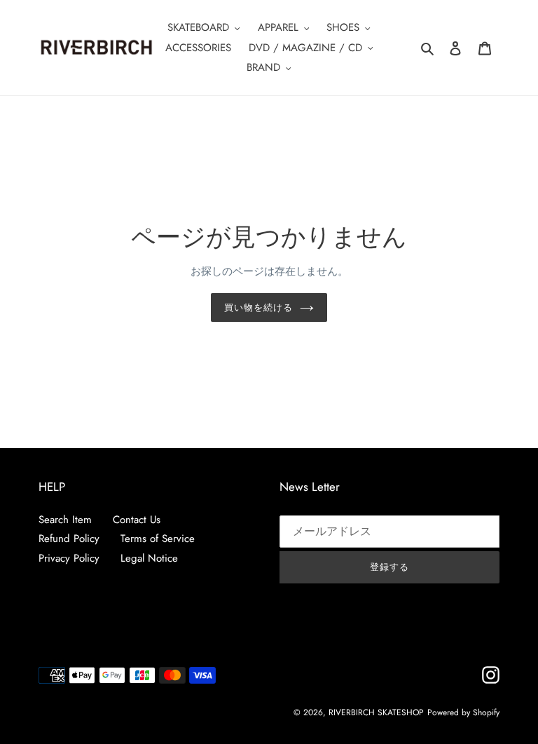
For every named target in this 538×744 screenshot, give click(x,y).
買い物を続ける (258, 307)
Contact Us (136, 519)
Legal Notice (149, 558)
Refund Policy (69, 538)
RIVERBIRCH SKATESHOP (376, 712)
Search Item (65, 519)
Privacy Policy (69, 558)
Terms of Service (157, 538)
